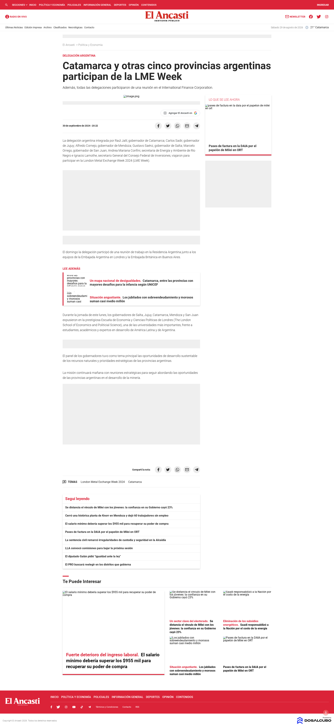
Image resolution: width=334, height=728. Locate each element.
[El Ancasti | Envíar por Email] (187, 125)
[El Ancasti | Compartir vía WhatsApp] (177, 125)
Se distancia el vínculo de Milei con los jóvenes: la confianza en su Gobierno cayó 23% (119, 507)
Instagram (66, 707)
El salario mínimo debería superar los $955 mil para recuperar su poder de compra (117, 523)
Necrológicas (75, 27)
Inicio (32, 4)
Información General (97, 4)
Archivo (47, 27)
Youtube (74, 707)
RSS (137, 707)
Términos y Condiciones (107, 707)
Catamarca (135, 482)
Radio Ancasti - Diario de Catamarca (16, 17)
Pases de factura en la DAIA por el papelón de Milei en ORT (102, 532)
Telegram (89, 707)
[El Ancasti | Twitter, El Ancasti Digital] (319, 16)
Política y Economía (52, 4)
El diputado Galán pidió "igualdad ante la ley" (93, 556)
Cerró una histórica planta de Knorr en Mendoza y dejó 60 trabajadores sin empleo (116, 515)
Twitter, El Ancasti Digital (58, 707)
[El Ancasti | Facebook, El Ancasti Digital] (311, 16)
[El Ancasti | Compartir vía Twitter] (167, 125)
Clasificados (60, 27)
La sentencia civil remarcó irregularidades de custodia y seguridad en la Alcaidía (115, 540)
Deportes (120, 4)
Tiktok (82, 707)
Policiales (74, 4)
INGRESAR (323, 5)
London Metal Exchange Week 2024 (103, 482)
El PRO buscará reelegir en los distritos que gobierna (98, 564)
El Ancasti (69, 45)
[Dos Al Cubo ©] (314, 723)
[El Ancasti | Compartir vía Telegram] (196, 125)
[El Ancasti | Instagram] (326, 16)
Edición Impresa (33, 27)
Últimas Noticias (14, 27)
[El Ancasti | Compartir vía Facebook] (158, 125)
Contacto (89, 27)
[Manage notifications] (326, 712)
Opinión (134, 4)
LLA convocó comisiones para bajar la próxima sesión (99, 548)
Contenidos (148, 4)
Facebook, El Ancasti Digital (51, 707)
